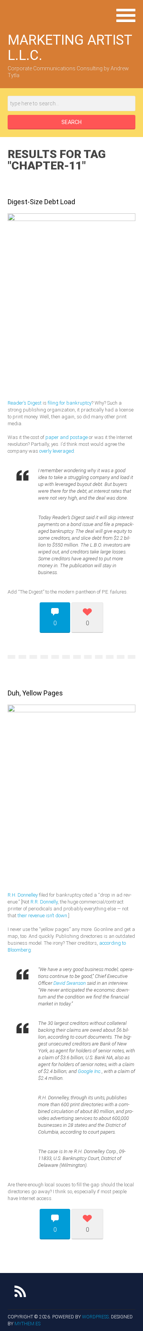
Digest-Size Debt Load (41, 202)
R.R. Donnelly (44, 902)
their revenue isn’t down (42, 915)
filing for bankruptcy (70, 403)
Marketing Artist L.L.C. (70, 47)
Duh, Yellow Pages (35, 693)
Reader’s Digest (25, 403)
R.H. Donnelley (23, 895)
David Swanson (69, 983)
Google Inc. (90, 1071)
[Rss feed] (20, 1291)
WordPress (95, 1317)
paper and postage (66, 437)
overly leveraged (56, 451)
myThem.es (27, 1323)
